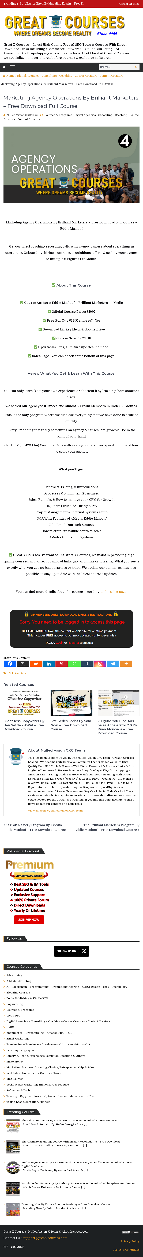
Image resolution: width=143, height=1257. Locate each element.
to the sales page (113, 591)
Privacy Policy (130, 1241)
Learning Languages (20, 1050)
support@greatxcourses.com (44, 1238)
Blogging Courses (18, 992)
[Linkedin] (49, 664)
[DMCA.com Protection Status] (131, 1233)
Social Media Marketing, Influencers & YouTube (37, 1084)
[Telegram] (113, 664)
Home (10, 75)
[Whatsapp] (74, 664)
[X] (23, 664)
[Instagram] (100, 664)
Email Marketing (17, 1038)
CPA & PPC (13, 1015)
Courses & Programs (58, 115)
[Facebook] (10, 664)
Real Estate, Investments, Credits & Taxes (33, 1073)
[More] (126, 664)
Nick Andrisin (17, 673)
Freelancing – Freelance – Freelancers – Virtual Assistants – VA (48, 1044)
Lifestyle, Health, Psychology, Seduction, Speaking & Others (45, 1055)
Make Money (15, 1061)
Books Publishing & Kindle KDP (27, 998)
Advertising (14, 975)
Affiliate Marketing (18, 981)
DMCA (10, 1027)
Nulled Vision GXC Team (23, 115)
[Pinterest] (61, 664)
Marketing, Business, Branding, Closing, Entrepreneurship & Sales (50, 1067)
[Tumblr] (87, 664)
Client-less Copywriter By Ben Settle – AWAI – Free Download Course (23, 725)
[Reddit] (36, 664)
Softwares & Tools (18, 1090)
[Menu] (13, 67)
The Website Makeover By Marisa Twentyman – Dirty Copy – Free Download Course (77, 3)
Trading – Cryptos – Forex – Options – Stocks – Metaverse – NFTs (49, 1096)
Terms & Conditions (126, 1249)
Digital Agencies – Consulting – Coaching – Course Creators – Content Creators (58, 1021)
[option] (52, 4)
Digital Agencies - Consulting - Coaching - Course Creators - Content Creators (70, 75)
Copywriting (14, 1004)
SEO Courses (14, 1078)
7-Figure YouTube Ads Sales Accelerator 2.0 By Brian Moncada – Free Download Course (117, 727)
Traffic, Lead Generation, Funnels (28, 1101)
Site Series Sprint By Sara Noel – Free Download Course (71, 725)
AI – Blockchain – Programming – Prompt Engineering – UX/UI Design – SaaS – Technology (66, 986)
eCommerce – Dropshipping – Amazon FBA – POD (39, 1032)
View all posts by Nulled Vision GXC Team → (57, 810)
